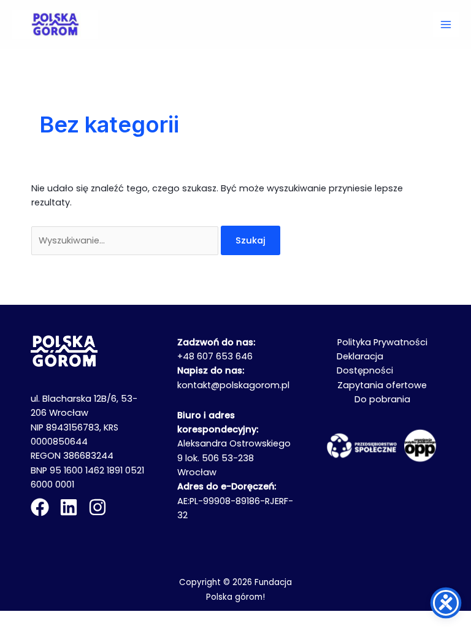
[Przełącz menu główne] (446, 24)
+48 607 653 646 (215, 356)
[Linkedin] (68, 507)
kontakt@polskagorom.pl (233, 385)
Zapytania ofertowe (382, 385)
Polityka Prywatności (382, 342)
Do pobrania (382, 399)
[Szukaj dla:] (126, 240)
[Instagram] (97, 507)
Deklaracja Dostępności (365, 363)
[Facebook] (40, 507)
